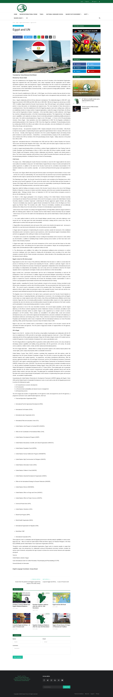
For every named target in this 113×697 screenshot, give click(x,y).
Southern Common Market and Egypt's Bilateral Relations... (21, 605)
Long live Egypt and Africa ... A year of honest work (56, 581)
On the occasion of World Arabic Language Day (90, 107)
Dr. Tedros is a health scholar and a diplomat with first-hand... (91, 99)
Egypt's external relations (25, 22)
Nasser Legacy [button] (18, 18)
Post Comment (17, 657)
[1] (99, 1)
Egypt (17, 22)
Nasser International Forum (28, 14)
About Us (87, 693)
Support (92, 693)
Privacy (97, 693)
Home (15, 14)
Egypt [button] (86, 14)
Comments (17, 635)
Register (87, 1)
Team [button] (41, 14)
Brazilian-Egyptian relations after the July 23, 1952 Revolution (40, 606)
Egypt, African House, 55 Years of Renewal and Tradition (61, 626)
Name (14, 639)
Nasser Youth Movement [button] (73, 14)
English (95, 1)
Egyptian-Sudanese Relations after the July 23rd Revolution (41, 626)
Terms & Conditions (78, 693)
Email (44, 639)
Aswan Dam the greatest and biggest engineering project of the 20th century (27, 582)
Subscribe (66, 687)
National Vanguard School (54, 14)
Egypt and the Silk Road (59, 604)
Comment (15, 645)
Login (82, 1)
